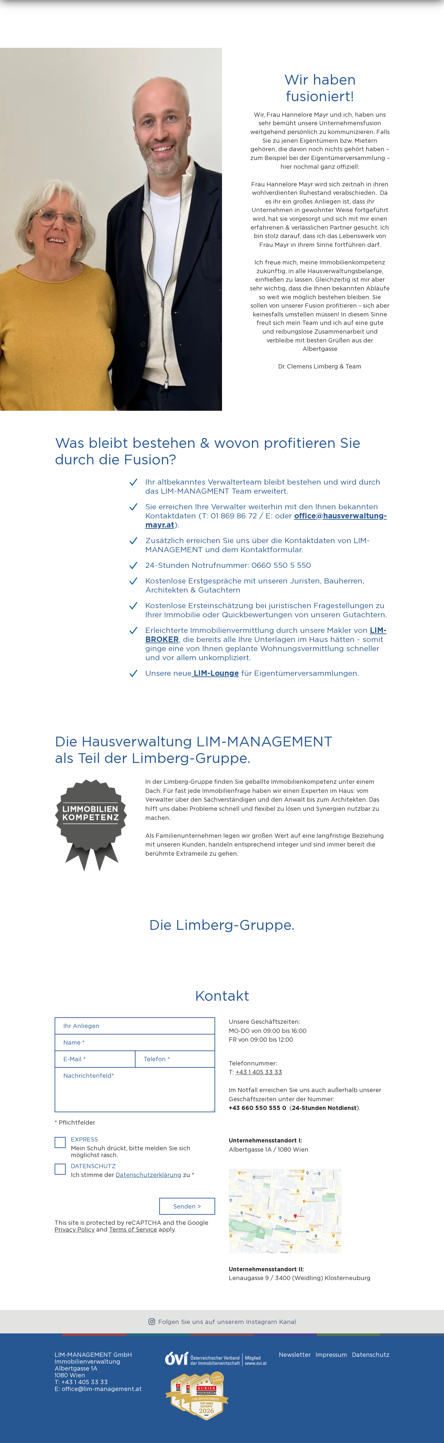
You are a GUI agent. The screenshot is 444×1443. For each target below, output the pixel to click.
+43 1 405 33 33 (259, 1072)
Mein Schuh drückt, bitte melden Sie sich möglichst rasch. (130, 1151)
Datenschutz (93, 1166)
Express (84, 1139)
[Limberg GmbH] (291, 1251)
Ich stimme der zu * (132, 1174)
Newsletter (295, 1354)
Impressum (331, 1354)
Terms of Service (133, 1229)
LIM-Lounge (215, 673)
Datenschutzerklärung (148, 1174)
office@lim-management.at (102, 1388)
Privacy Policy (75, 1229)
